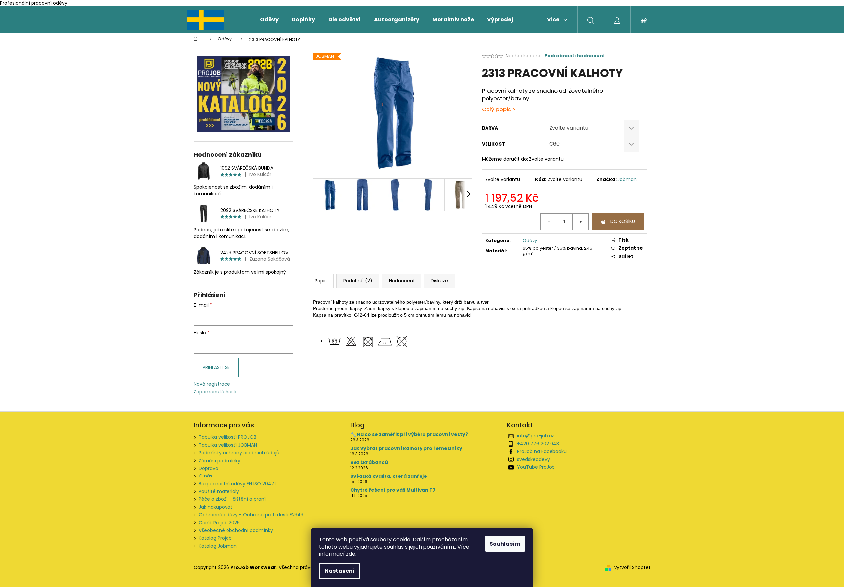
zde (350, 554)
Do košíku (622, 221)
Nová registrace (212, 384)
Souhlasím (505, 544)
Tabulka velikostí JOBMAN (228, 445)
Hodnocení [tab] (401, 280)
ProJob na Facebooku (542, 451)
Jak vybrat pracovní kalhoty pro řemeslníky (406, 448)
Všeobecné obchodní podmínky (236, 530)
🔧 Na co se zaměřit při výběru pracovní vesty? (409, 434)
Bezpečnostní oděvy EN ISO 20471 (237, 483)
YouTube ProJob (536, 467)
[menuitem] (269, 19)
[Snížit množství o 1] (548, 222)
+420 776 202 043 (538, 443)
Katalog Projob (215, 538)
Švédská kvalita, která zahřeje (388, 476)
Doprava (208, 468)
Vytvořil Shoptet (632, 567)
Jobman (627, 179)
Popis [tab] (321, 280)
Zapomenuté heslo (216, 392)
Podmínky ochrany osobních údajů (239, 452)
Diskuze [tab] (439, 280)
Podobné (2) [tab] (357, 280)
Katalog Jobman (218, 546)
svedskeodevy (533, 459)
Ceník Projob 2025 (219, 522)
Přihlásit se (216, 367)
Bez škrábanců (369, 462)
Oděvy (530, 240)
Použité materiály (219, 491)
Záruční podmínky (219, 460)
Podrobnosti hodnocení (574, 56)
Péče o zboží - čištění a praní (232, 499)
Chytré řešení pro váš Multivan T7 (393, 490)
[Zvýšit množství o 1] (580, 222)
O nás (205, 476)
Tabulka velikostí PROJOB (227, 437)
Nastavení (340, 571)
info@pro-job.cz (535, 435)
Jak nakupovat (215, 507)
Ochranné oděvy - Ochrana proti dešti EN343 (251, 514)
